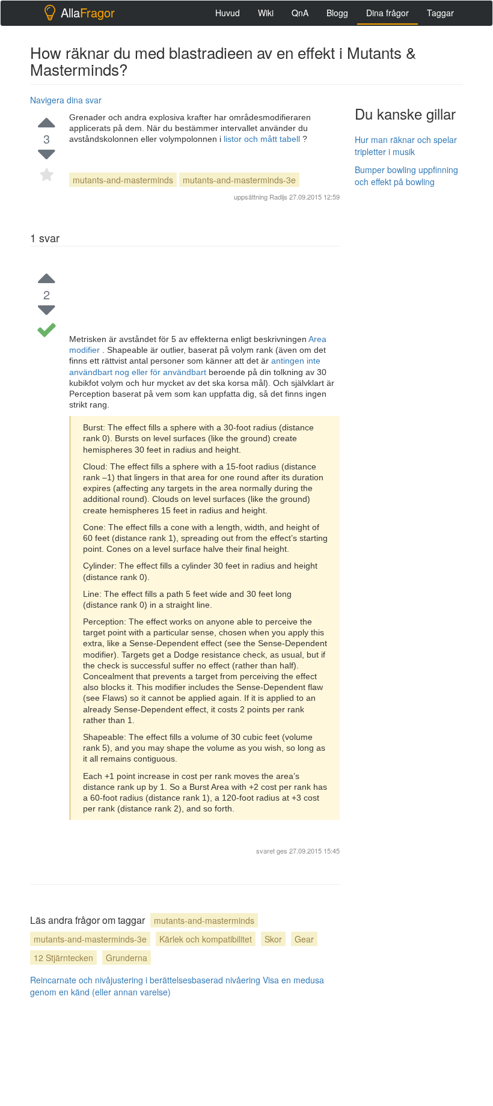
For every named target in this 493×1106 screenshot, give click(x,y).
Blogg (337, 13)
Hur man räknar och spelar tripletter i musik (406, 145)
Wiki (266, 13)
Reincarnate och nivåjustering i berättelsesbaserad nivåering (145, 980)
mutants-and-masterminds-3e (239, 180)
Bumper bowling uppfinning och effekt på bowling (406, 175)
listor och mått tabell (263, 139)
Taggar (440, 13)
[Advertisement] (424, 257)
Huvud (227, 13)
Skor (273, 939)
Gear (304, 939)
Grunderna (126, 958)
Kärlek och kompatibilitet (205, 939)
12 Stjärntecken (63, 958)
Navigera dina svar (66, 100)
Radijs (278, 196)
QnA (300, 13)
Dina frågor (387, 13)
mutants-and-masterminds (123, 180)
